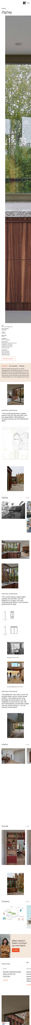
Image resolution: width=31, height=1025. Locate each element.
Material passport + (8, 358)
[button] (27, 964)
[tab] (5, 366)
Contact (15, 950)
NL (5, 1023)
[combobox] (6, 1023)
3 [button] (28, 497)
